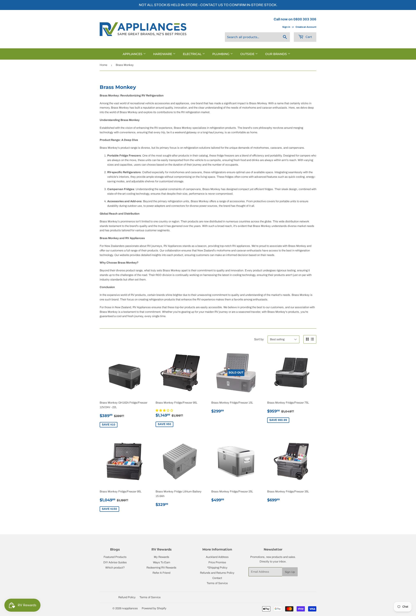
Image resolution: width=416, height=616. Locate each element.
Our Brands (276, 54)
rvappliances (130, 608)
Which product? (115, 567)
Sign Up (290, 572)
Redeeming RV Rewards (161, 567)
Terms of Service (217, 583)
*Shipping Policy (217, 567)
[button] (165, 410)
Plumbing (221, 54)
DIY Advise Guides (115, 562)
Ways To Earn (161, 562)
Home (103, 65)
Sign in (286, 27)
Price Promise (217, 562)
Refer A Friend (161, 572)
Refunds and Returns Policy (217, 572)
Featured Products (115, 557)
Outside (247, 54)
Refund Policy (127, 597)
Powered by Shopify (154, 608)
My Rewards (161, 557)
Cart (308, 37)
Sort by (259, 339)
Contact (217, 578)
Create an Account (306, 27)
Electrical (192, 54)
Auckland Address (217, 557)
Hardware (163, 54)
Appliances (133, 54)
